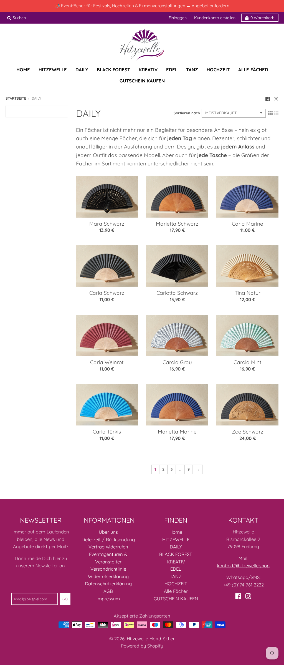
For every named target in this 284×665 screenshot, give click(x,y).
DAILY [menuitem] (81, 69)
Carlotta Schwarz (177, 292)
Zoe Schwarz (247, 431)
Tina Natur (247, 292)
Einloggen (178, 17)
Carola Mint (247, 362)
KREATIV (176, 562)
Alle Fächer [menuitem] (253, 69)
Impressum (108, 598)
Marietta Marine (177, 431)
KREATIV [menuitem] (148, 69)
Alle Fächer (175, 591)
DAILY (176, 547)
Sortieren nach (187, 113)
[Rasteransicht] (270, 113)
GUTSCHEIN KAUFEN (176, 598)
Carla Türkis (107, 431)
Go (65, 599)
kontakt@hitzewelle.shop (243, 565)
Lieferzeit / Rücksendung (108, 539)
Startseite (16, 98)
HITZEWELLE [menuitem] (53, 69)
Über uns (108, 532)
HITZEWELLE (175, 539)
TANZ (176, 576)
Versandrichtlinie (108, 569)
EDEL (175, 569)
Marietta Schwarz (177, 223)
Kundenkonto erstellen (214, 17)
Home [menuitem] (23, 69)
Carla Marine (247, 223)
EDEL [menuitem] (172, 69)
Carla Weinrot (106, 362)
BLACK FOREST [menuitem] (113, 69)
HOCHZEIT (175, 583)
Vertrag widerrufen (108, 547)
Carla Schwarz (106, 292)
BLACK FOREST (175, 554)
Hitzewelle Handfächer (151, 638)
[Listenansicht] (276, 113)
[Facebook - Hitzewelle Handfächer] (267, 97)
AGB (108, 591)
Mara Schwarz (106, 223)
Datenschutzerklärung (108, 583)
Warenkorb (262, 17)
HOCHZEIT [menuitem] (218, 69)
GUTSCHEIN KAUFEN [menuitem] (142, 81)
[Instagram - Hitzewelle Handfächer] (275, 97)
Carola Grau (177, 362)
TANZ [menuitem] (192, 69)
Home (175, 532)
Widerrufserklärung (108, 576)
